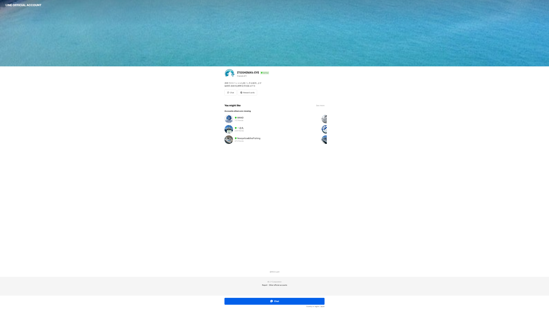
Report (264, 285)
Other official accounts (278, 285)
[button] (247, 92)
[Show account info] (264, 73)
